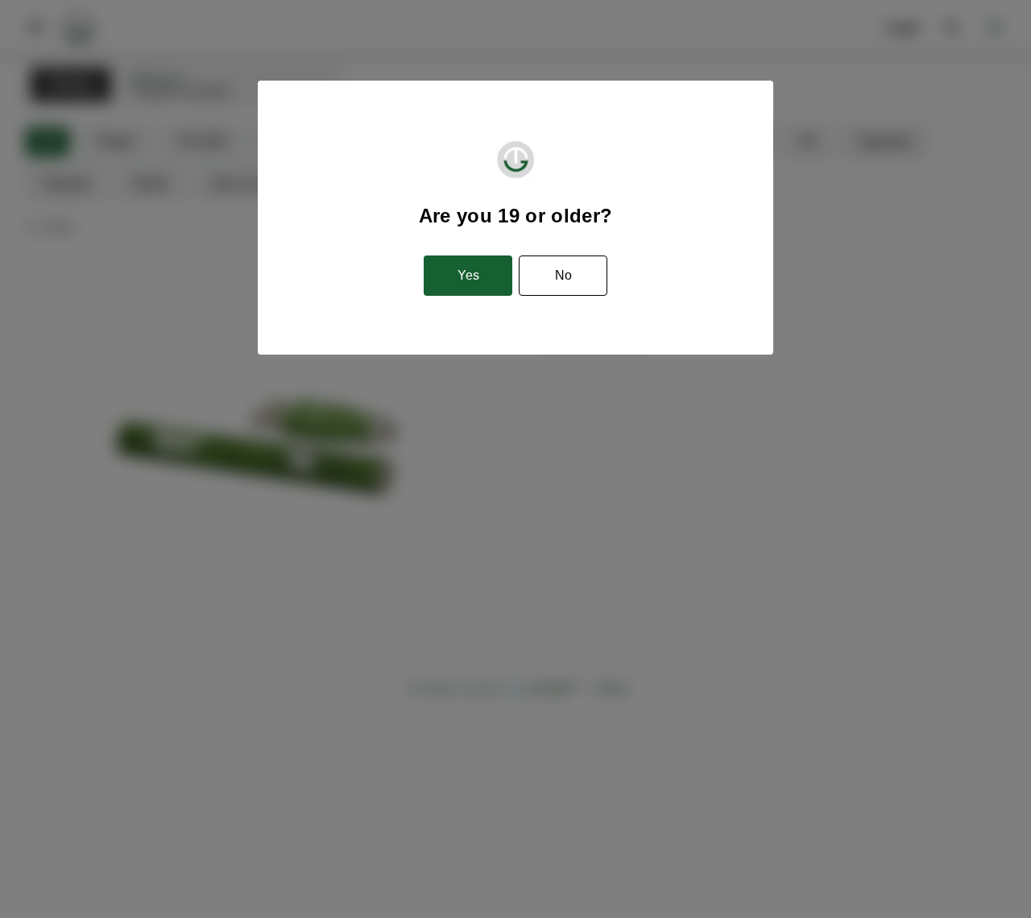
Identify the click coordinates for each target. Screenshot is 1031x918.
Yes (468, 275)
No (563, 275)
